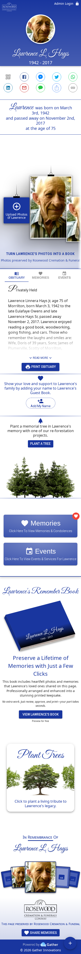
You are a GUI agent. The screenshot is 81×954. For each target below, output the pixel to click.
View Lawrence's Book (40, 714)
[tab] (17, 275)
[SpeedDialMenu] (70, 943)
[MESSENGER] (40, 76)
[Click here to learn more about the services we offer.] (40, 911)
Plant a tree (40, 443)
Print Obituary (43, 367)
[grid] (40, 209)
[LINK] (72, 87)
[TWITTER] (56, 76)
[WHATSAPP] (72, 76)
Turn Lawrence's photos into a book (40, 254)
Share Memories (43, 933)
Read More (40, 357)
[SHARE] (56, 87)
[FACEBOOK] (24, 76)
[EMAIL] (24, 87)
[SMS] (40, 87)
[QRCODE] (8, 76)
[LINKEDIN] (8, 87)
